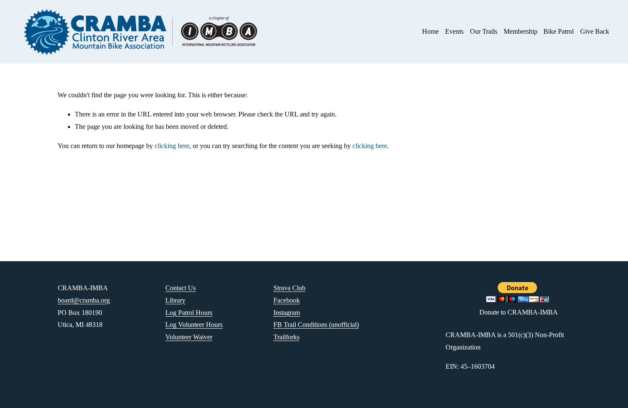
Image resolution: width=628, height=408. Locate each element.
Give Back (594, 31)
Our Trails (483, 31)
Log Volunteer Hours (194, 324)
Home (430, 31)
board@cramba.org (84, 300)
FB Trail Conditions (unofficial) (316, 324)
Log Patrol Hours (188, 312)
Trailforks (286, 337)
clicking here (172, 145)
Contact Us (180, 287)
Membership (520, 31)
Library (175, 300)
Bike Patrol (558, 31)
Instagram (286, 312)
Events (454, 31)
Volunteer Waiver (188, 337)
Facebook (286, 300)
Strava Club (289, 287)
